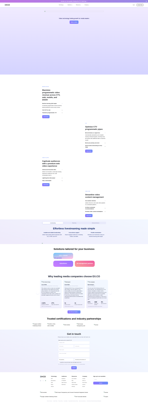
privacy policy (82, 364)
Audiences (69, 4)
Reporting (74, 222)
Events (83, 386)
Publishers (63, 378)
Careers (83, 384)
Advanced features (95, 222)
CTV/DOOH (64, 380)
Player (52, 384)
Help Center (74, 382)
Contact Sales (140, 4)
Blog (72, 380)
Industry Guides (74, 384)
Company (86, 4)
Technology (61, 4)
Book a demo (74, 22)
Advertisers (64, 384)
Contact (83, 378)
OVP (52, 378)
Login (134, 4)
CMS (52, 382)
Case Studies (74, 378)
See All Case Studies (73, 311)
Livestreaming (53, 222)
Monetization (53, 380)
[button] (37, 292)
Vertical (52, 386)
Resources (78, 4)
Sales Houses (64, 382)
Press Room (84, 382)
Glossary (73, 386)
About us (84, 380)
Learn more (45, 116)
